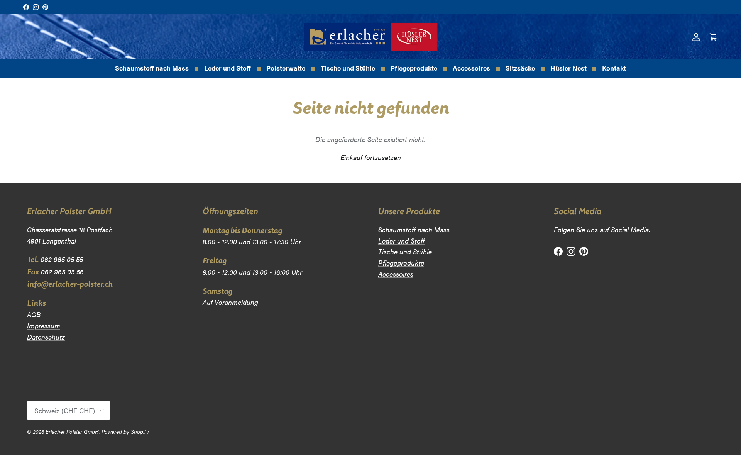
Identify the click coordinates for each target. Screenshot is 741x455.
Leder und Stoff (227, 68)
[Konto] (695, 37)
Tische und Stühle (348, 68)
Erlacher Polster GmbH (72, 431)
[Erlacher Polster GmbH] (370, 36)
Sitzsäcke (520, 68)
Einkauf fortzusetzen (370, 157)
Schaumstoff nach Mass (152, 68)
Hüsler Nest (568, 68)
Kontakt (614, 68)
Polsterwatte (285, 68)
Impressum (43, 325)
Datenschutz (46, 337)
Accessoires (471, 68)
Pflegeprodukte (414, 68)
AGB (34, 314)
